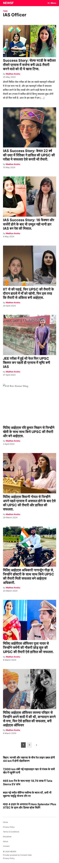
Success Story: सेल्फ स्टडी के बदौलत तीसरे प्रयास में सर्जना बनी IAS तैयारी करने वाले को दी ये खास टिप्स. (29, 64)
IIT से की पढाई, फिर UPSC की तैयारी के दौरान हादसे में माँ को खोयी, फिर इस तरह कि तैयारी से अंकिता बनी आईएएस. (28, 293)
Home (5, 822)
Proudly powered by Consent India (17, 855)
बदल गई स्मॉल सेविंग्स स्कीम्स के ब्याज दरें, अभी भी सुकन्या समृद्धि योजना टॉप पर (27, 794)
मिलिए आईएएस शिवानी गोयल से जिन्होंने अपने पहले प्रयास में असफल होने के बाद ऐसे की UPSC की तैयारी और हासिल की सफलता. (29, 503)
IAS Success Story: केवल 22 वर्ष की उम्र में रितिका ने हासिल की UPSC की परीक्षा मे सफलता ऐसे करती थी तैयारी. (29, 155)
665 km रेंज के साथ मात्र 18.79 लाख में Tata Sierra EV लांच (27, 782)
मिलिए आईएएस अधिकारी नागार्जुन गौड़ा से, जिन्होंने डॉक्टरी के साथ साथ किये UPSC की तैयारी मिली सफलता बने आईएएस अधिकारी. (28, 576)
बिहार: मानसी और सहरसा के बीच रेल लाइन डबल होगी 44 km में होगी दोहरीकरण (29, 759)
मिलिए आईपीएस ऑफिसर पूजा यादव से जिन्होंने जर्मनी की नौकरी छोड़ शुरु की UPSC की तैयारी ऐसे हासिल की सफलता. (28, 647)
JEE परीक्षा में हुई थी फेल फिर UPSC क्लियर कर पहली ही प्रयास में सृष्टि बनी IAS (26, 362)
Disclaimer (7, 837)
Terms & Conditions (11, 832)
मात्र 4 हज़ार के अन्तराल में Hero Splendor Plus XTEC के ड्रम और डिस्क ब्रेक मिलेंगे (29, 805)
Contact (6, 846)
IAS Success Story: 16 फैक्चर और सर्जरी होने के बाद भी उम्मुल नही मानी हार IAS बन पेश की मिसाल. (28, 224)
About (5, 841)
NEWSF (8, 3)
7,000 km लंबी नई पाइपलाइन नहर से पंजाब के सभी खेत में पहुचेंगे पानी (29, 770)
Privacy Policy (9, 827)
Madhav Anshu (13, 74)
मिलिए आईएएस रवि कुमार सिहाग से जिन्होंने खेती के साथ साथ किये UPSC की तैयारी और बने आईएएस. (28, 431)
